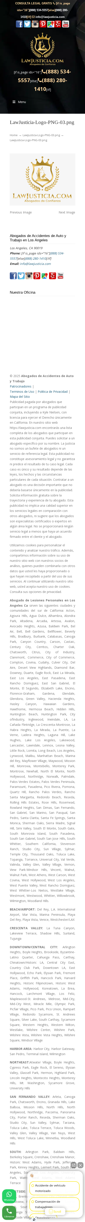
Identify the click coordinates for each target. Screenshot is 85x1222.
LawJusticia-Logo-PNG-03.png (41, 135)
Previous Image (21, 212)
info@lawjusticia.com (50, 17)
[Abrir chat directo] (74, 1165)
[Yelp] (57, 26)
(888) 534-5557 (38, 10)
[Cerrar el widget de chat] (80, 1165)
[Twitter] (27, 26)
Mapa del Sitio (20, 396)
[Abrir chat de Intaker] (34, 1220)
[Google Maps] (50, 26)
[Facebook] (19, 26)
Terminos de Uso (22, 391)
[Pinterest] (42, 26)
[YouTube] (65, 26)
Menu (22, 102)
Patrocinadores (20, 386)
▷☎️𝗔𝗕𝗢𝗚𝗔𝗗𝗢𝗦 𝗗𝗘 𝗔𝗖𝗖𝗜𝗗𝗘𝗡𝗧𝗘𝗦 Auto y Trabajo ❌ (42, 49)
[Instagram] (35, 26)
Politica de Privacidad (53, 391)
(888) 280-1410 (35, 258)
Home (14, 135)
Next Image (67, 212)
